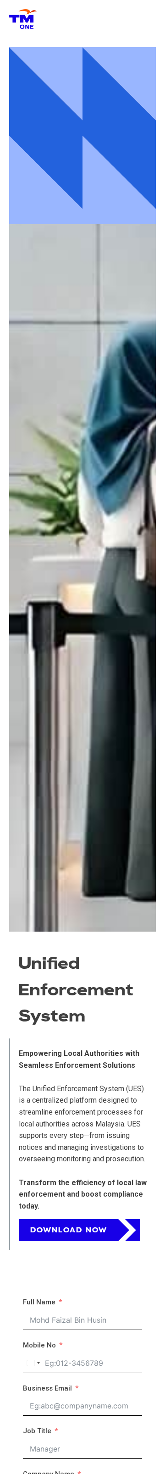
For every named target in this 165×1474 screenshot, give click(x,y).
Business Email (47, 1388)
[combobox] (33, 1363)
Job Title (37, 1431)
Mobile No (39, 1345)
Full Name (39, 1302)
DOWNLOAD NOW (68, 1230)
